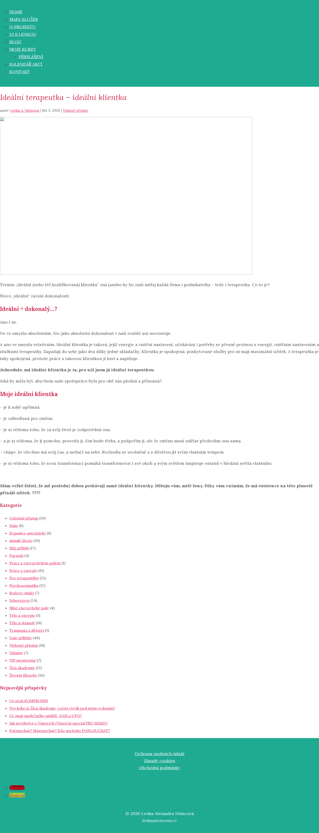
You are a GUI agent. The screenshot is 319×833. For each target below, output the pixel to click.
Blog (15, 41)
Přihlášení (31, 56)
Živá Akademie (22, 667)
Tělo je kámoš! (22, 622)
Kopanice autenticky (27, 533)
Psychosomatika (23, 585)
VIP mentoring (22, 660)
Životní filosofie (23, 675)
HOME (15, 11)
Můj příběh (19, 548)
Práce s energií (22, 570)
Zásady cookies (159, 760)
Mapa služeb (23, 19)
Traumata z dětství (26, 630)
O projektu (22, 26)
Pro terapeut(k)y (24, 578)
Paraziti (16, 555)
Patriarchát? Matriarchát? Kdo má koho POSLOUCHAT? (59, 730)
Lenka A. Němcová (25, 110)
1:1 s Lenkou (23, 34)
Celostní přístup (23, 518)
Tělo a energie (22, 615)
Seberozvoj (19, 600)
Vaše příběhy (20, 637)
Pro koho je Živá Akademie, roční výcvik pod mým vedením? (62, 708)
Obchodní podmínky (159, 767)
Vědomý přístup (75, 110)
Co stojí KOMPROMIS (28, 700)
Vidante (16, 652)
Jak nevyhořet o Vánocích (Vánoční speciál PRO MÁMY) (58, 723)
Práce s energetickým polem (34, 563)
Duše (13, 525)
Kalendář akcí (25, 64)
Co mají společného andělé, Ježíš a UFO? (45, 715)
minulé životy (21, 540)
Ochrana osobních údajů (159, 753)
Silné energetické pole (29, 608)
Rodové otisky (21, 593)
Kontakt (19, 71)
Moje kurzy (22, 49)
